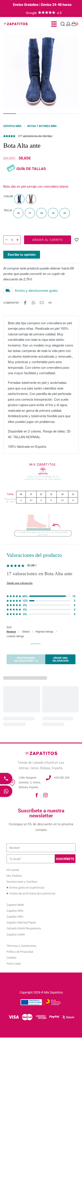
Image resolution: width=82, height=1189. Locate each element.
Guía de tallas (31, 168)
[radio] (19, 199)
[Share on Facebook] (25, 303)
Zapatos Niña (12, 126)
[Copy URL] (50, 303)
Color (8, 196)
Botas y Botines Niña (42, 126)
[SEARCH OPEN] (62, 24)
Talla (8, 210)
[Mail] (42, 303)
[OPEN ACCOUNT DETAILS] (68, 24)
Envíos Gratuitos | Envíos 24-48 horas (42, 5)
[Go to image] (9, 113)
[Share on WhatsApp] (33, 303)
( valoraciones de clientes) (35, 136)
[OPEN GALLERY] (41, 71)
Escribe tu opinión (22, 254)
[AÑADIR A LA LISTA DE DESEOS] (76, 239)
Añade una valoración (20, 583)
